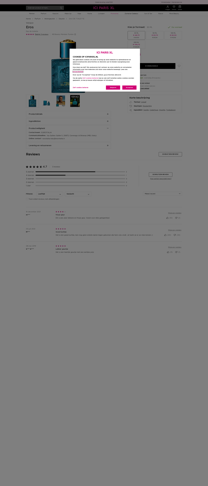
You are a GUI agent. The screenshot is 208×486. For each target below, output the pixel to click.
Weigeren (113, 87)
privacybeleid (78, 71)
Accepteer (129, 87)
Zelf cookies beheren (80, 87)
